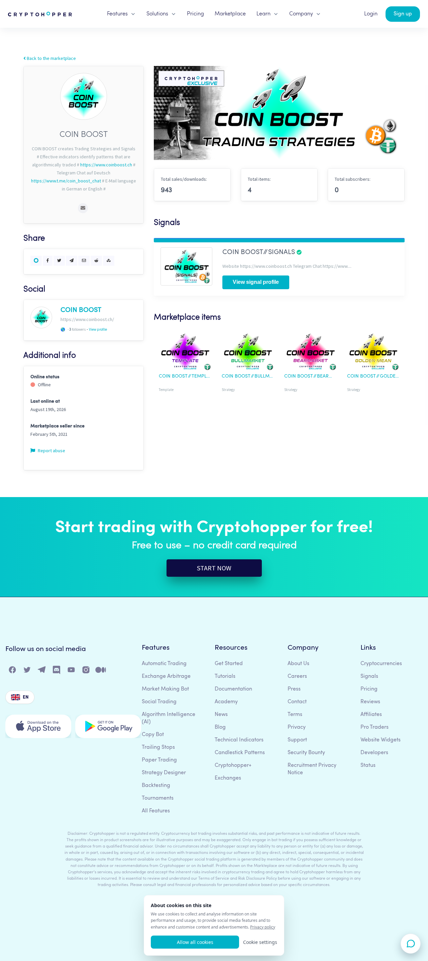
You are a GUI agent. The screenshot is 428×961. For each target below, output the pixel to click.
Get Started (229, 663)
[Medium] (101, 671)
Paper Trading (159, 760)
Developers (374, 752)
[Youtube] (71, 671)
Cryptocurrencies (381, 663)
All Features (156, 811)
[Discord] (56, 671)
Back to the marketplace (51, 58)
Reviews (370, 702)
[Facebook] (12, 671)
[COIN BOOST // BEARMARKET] (310, 353)
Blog (220, 727)
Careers (297, 676)
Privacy (297, 727)
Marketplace (230, 14)
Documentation (233, 689)
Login (371, 14)
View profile (98, 329)
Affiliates (371, 714)
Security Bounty (306, 752)
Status (368, 765)
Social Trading (159, 702)
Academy (226, 702)
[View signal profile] (186, 266)
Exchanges (228, 778)
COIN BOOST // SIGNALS (259, 252)
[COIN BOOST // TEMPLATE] (185, 353)
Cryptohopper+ (233, 765)
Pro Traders (374, 727)
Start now (214, 568)
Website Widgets (380, 740)
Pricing (195, 14)
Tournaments (158, 798)
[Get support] (411, 944)
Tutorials (225, 676)
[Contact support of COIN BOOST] (83, 208)
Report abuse (51, 451)
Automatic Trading (164, 663)
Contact (297, 702)
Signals (369, 676)
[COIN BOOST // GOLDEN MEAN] (373, 353)
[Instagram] (86, 671)
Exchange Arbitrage (166, 676)
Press (294, 689)
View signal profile (256, 282)
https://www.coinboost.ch (106, 165)
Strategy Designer (164, 773)
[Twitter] (27, 671)
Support (297, 740)
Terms (295, 714)
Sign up (403, 14)
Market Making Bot (165, 689)
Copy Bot (153, 734)
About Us (298, 663)
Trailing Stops (158, 747)
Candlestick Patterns (240, 752)
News (221, 714)
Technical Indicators (239, 740)
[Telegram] (42, 671)
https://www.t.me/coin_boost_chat (66, 181)
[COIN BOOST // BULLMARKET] (248, 353)
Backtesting (156, 785)
